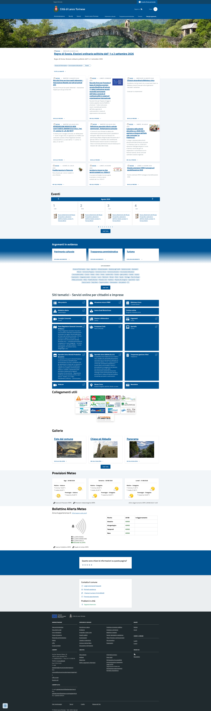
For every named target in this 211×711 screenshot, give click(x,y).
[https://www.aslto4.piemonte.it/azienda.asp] (128, 411)
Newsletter (137, 657)
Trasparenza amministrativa (126, 16)
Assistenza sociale (125, 269)
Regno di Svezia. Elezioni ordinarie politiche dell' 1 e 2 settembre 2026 (94, 53)
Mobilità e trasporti (111, 632)
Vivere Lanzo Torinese (91, 16)
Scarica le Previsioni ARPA (63, 503)
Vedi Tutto (105, 231)
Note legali (109, 657)
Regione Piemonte (58, 2)
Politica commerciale (77, 279)
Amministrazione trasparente (114, 662)
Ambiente (82, 630)
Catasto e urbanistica (85, 640)
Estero (97, 274)
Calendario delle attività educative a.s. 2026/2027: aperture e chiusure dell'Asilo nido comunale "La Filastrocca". (137, 133)
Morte (116, 277)
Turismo (140, 16)
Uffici (53, 643)
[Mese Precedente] (58, 198)
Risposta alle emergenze (121, 279)
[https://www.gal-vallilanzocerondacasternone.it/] (82, 411)
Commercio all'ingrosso (88, 271)
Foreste (102, 274)
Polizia (85, 279)
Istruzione (93, 277)
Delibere (81, 657)
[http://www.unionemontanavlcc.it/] (98, 404)
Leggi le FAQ (109, 664)
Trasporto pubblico (103, 282)
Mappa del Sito (96, 704)
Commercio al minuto (101, 271)
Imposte (131, 274)
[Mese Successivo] (152, 198)
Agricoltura (94, 269)
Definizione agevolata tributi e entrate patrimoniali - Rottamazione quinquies (103, 127)
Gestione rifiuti (109, 274)
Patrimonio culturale (110, 16)
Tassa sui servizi (86, 282)
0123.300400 (61, 661)
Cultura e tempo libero (85, 643)
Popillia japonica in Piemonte (63, 170)
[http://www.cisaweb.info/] (113, 404)
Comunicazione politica (77, 274)
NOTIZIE (58, 51)
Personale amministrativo (59, 638)
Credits (83, 704)
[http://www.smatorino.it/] (113, 411)
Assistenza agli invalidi (114, 269)
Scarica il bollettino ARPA (63, 547)
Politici (54, 640)
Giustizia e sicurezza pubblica (114, 627)
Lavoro (99, 277)
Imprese (137, 274)
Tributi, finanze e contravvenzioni (115, 638)
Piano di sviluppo (135, 277)
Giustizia (116, 274)
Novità (71, 16)
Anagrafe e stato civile (85, 632)
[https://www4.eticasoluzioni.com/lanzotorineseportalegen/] (113, 398)
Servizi (79, 16)
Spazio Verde (131, 279)
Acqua (88, 269)
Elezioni (92, 274)
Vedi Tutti (105, 288)
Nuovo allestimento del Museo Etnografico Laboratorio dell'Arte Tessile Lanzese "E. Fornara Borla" (66, 218)
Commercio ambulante (113, 271)
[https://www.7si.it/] (128, 398)
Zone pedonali (122, 282)
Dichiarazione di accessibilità (114, 660)
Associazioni (135, 269)
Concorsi (87, 274)
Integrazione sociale (85, 277)
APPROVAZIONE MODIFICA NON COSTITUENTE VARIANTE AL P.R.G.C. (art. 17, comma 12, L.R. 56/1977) (67, 128)
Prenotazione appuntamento (114, 668)
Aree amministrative (57, 627)
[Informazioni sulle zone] (79, 513)
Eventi (135, 643)
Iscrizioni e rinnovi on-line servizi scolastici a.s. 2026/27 (100, 171)
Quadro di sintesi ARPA (81, 547)
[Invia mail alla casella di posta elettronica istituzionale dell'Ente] (62, 667)
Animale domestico (102, 269)
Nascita (121, 277)
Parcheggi (127, 277)
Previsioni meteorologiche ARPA (85, 503)
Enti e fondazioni (56, 632)
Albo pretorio (82, 655)
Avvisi (135, 630)
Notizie (135, 627)
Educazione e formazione (86, 646)
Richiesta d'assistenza (112, 670)
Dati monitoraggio (57, 704)
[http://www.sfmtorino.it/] (98, 411)
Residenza (110, 279)
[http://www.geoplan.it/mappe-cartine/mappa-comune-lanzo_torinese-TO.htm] (98, 398)
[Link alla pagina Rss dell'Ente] (135, 654)
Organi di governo (57, 635)
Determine (82, 660)
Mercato (112, 277)
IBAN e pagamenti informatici (87, 663)
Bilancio (79, 271)
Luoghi (135, 641)
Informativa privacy (111, 655)
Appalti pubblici (83, 635)
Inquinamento (75, 277)
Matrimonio (105, 277)
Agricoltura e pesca (84, 627)
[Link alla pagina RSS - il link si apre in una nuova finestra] (142, 9)
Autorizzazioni (83, 638)
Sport (137, 279)
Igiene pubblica (124, 274)
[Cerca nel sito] (154, 9)
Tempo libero (94, 282)
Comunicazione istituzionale (127, 271)
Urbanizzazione (113, 282)
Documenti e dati (56, 630)
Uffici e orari (55, 677)
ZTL (128, 282)
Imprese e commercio (112, 630)
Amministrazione (59, 16)
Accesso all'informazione (79, 269)
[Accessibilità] (5, 705)
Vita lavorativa (110, 640)
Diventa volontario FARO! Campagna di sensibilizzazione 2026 (140, 169)
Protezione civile (103, 279)
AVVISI (131, 78)
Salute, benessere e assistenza (114, 635)
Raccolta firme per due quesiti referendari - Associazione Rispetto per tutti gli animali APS (68, 82)
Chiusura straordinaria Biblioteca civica (140, 80)
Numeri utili (55, 680)
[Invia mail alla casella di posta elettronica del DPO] (66, 689)
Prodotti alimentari (92, 279)
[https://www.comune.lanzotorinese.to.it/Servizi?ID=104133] (82, 398)
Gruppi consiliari (56, 646)
